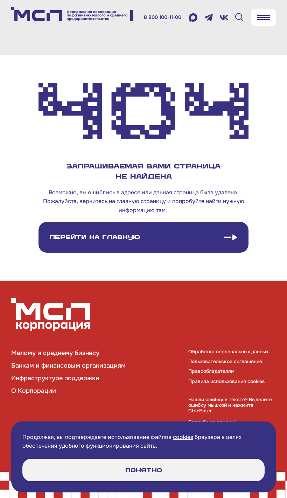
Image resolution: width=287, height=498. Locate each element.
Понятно (143, 470)
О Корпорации (33, 391)
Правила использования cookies (226, 381)
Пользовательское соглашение (225, 361)
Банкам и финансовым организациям (68, 365)
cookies (183, 437)
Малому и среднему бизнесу (55, 353)
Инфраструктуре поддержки (55, 378)
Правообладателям (211, 371)
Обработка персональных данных (228, 351)
